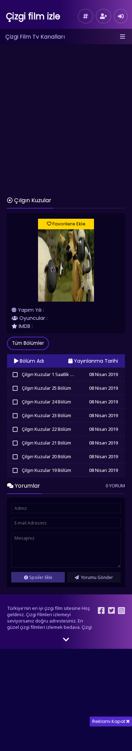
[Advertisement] (66, 117)
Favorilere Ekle (68, 223)
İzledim (15, 374)
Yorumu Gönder (96, 577)
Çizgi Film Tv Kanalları (35, 37)
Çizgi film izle (33, 16)
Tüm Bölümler (28, 343)
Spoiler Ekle (40, 577)
